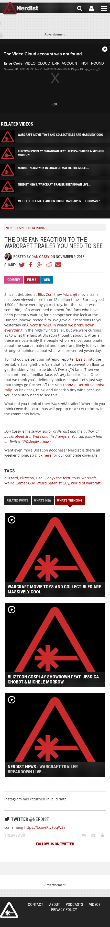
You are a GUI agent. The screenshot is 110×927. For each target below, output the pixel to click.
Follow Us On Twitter (55, 844)
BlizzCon (45, 294)
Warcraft (70, 294)
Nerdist (21, 8)
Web (46, 280)
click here (43, 455)
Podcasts (74, 904)
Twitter (22, 264)
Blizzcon (27, 477)
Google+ (40, 264)
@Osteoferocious (36, 441)
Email (57, 264)
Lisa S (81, 359)
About (54, 904)
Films (32, 280)
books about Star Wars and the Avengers (37, 436)
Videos (95, 904)
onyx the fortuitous (63, 477)
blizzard (11, 477)
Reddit (49, 264)
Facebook (31, 264)
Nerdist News (40, 325)
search (79, 8)
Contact (35, 904)
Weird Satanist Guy (53, 483)
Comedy (13, 280)
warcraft (89, 477)
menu (104, 8)
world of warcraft (86, 483)
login (91, 8)
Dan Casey (40, 256)
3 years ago (14, 835)
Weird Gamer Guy (19, 483)
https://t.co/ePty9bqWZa (44, 827)
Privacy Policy (64, 909)
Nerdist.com (9, 910)
